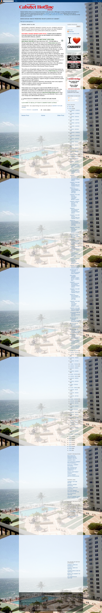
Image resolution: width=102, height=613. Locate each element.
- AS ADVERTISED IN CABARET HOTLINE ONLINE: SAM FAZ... (75, 314)
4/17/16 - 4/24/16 (74, 392)
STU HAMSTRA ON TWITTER (72, 577)
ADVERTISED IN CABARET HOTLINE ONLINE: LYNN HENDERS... (75, 325)
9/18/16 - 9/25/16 (74, 148)
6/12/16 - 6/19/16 (74, 371)
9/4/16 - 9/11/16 (74, 154)
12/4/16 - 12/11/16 (74, 116)
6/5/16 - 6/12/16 (74, 374)
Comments (72, 100)
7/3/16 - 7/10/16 (74, 364)
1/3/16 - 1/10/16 (74, 434)
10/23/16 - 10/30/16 (75, 132)
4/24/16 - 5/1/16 (74, 389)
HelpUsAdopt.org (53, 70)
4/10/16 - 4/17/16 (74, 396)
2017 (70, 106)
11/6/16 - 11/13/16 (74, 129)
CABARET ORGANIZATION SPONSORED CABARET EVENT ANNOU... (75, 178)
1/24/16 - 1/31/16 (74, 424)
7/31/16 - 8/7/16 (74, 352)
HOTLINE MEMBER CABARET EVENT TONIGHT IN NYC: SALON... (75, 342)
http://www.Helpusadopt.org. (50, 92)
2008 (70, 450)
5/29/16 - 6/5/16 (74, 376)
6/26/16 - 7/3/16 (74, 366)
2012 (70, 442)
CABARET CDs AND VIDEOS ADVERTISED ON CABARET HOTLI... (75, 184)
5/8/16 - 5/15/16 (74, 384)
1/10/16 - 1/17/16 (74, 431)
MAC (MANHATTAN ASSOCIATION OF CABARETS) (72, 469)
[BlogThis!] (45, 110)
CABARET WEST (71, 460)
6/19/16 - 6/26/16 (74, 368)
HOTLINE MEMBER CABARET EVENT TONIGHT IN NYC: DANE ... (75, 172)
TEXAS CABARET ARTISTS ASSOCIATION (73, 475)
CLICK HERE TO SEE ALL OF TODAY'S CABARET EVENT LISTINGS (39, 102)
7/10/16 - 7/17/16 (74, 360)
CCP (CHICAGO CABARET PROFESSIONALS (73, 462)
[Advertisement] (74, 525)
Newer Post (25, 115)
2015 (70, 436)
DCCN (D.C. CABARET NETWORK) (72, 465)
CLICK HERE (73, 511)
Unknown (71, 31)
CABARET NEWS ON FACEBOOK (72, 565)
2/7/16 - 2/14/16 (74, 420)
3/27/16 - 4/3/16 (74, 401)
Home (43, 115)
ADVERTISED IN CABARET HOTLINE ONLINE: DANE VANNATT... (75, 271)
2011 (70, 444)
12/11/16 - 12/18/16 (74, 113)
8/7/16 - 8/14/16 (74, 350)
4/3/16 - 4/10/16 (74, 399)
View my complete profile (73, 33)
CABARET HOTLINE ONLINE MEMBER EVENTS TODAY (75, 267)
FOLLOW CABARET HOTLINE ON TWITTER (73, 491)
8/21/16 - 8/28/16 (74, 158)
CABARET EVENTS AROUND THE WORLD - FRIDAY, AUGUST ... (75, 236)
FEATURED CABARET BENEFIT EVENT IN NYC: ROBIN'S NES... (74, 278)
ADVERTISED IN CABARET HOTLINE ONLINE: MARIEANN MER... (75, 319)
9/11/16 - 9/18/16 (74, 151)
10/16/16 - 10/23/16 (75, 135)
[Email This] (44, 110)
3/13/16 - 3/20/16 (74, 406)
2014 (70, 438)
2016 (70, 108)
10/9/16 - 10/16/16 (74, 138)
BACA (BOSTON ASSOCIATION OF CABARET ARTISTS (72, 457)
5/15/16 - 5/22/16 (74, 381)
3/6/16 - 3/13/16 (74, 409)
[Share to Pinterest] (49, 110)
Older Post (60, 115)
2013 (70, 440)
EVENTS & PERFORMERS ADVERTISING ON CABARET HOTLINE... (75, 190)
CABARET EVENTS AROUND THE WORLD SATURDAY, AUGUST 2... (74, 204)
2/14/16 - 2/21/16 (74, 417)
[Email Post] (41, 109)
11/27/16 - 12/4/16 (74, 119)
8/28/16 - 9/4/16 (74, 156)
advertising (46, 14)
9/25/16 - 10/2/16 (74, 145)
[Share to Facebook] (48, 110)
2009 (70, 448)
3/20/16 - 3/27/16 (74, 403)
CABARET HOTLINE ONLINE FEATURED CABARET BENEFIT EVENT (75, 197)
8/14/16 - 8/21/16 (74, 161)
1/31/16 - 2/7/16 (74, 422)
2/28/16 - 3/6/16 (74, 412)
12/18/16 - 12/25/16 (75, 110)
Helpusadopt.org (52, 43)
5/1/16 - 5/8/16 (74, 387)
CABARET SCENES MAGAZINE (72, 485)
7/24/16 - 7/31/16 (74, 354)
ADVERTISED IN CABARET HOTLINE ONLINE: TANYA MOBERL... (75, 331)
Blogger (69, 609)
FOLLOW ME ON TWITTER (71, 494)
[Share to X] (47, 110)
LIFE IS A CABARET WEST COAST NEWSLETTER (73, 497)
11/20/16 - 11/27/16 (74, 122)
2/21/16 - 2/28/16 (74, 414)
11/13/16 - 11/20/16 (74, 126)
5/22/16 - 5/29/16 (74, 378)
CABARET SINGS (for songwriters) (72, 488)
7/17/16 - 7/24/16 (74, 357)
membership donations (57, 14)
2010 (70, 446)
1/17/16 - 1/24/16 (74, 427)
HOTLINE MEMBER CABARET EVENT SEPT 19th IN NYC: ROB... (75, 166)
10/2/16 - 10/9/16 (74, 141)
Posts (70, 98)
